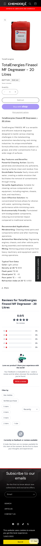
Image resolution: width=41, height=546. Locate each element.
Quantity (5, 87)
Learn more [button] (9, 536)
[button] (4, 3)
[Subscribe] (33, 494)
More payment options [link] (20, 112)
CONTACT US (10, 514)
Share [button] (6, 288)
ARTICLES (9, 509)
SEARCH (8, 503)
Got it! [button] (20, 542)
